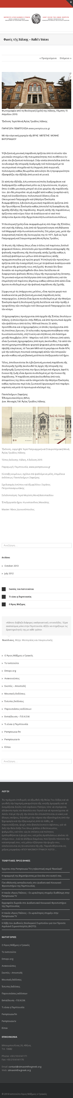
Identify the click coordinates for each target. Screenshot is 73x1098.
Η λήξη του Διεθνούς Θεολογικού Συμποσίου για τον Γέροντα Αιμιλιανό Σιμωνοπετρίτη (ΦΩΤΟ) (33, 925)
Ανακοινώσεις (11, 678)
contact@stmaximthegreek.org (25, 1066)
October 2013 (11, 565)
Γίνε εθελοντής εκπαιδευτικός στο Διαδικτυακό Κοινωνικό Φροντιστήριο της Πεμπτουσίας (31, 884)
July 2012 (9, 573)
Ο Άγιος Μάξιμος (17, 604)
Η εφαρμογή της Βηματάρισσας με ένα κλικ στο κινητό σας (31, 875)
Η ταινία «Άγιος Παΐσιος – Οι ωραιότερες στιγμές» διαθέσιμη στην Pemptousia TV (35, 894)
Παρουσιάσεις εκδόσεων (17, 708)
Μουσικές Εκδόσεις (14, 693)
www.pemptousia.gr (39, 128)
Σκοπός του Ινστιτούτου (21, 589)
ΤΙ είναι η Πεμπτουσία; (20, 596)
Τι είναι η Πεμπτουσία (16, 724)
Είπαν (7, 747)
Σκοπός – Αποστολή (15, 686)
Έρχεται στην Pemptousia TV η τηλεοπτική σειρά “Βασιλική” (32, 868)
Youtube (67, 1088)
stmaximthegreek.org (19, 1070)
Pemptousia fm (12, 731)
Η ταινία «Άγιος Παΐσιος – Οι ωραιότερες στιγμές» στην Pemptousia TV (30, 914)
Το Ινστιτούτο (11, 663)
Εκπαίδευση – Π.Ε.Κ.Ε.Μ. (17, 716)
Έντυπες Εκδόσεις (14, 701)
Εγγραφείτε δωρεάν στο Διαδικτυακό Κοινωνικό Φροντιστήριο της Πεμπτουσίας (34, 904)
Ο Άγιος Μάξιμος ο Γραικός (18, 655)
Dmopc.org (10, 670)
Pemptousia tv (12, 739)
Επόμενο (64, 58)
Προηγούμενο (49, 58)
